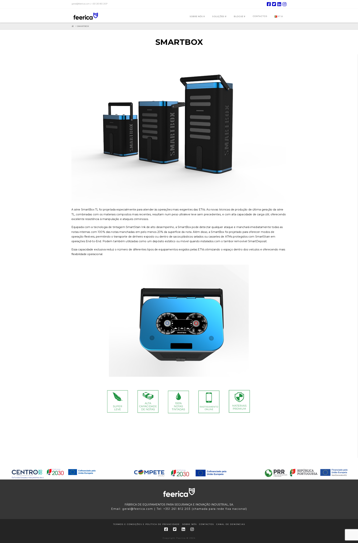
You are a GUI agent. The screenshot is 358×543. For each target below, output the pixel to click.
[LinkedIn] (279, 4)
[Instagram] (284, 4)
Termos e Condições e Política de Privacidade (146, 524)
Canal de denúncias (230, 524)
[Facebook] (269, 4)
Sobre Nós (189, 524)
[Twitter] (274, 4)
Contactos (206, 524)
